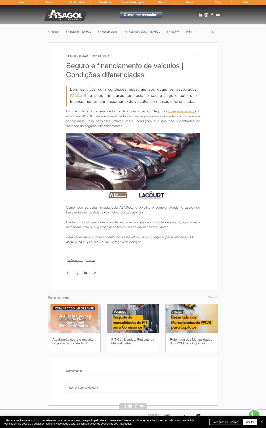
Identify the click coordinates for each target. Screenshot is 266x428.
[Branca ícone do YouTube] (218, 15)
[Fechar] (261, 422)
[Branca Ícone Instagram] (206, 15)
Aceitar (250, 422)
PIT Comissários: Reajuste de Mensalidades (132, 341)
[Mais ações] (198, 56)
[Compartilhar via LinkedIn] (85, 273)
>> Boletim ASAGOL (78, 31)
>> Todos (53, 31)
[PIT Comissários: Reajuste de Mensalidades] (133, 318)
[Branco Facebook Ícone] (212, 15)
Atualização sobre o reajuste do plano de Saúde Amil (73, 341)
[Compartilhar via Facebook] (67, 273)
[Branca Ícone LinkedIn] (200, 15)
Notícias (90, 260)
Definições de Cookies (225, 422)
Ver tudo (213, 297)
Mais (189, 31)
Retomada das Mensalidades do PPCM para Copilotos (191, 341)
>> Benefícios (75, 260)
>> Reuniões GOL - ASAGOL (142, 31)
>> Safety (173, 31)
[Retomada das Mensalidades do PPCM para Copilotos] (192, 318)
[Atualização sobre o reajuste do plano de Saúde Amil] (74, 318)
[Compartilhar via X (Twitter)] (76, 273)
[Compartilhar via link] (94, 273)
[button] (49, 2)
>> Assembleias (107, 31)
